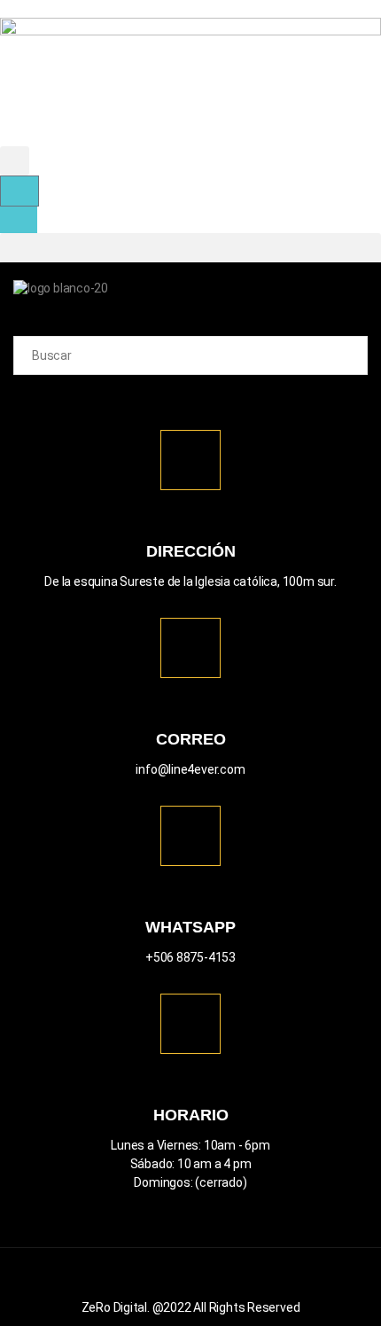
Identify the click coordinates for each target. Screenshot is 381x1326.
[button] (14, 161)
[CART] (19, 191)
